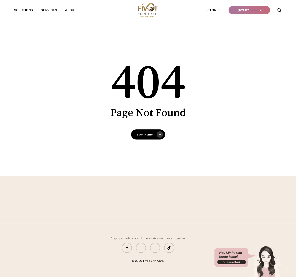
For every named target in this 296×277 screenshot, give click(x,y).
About (214, 211)
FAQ (229, 211)
